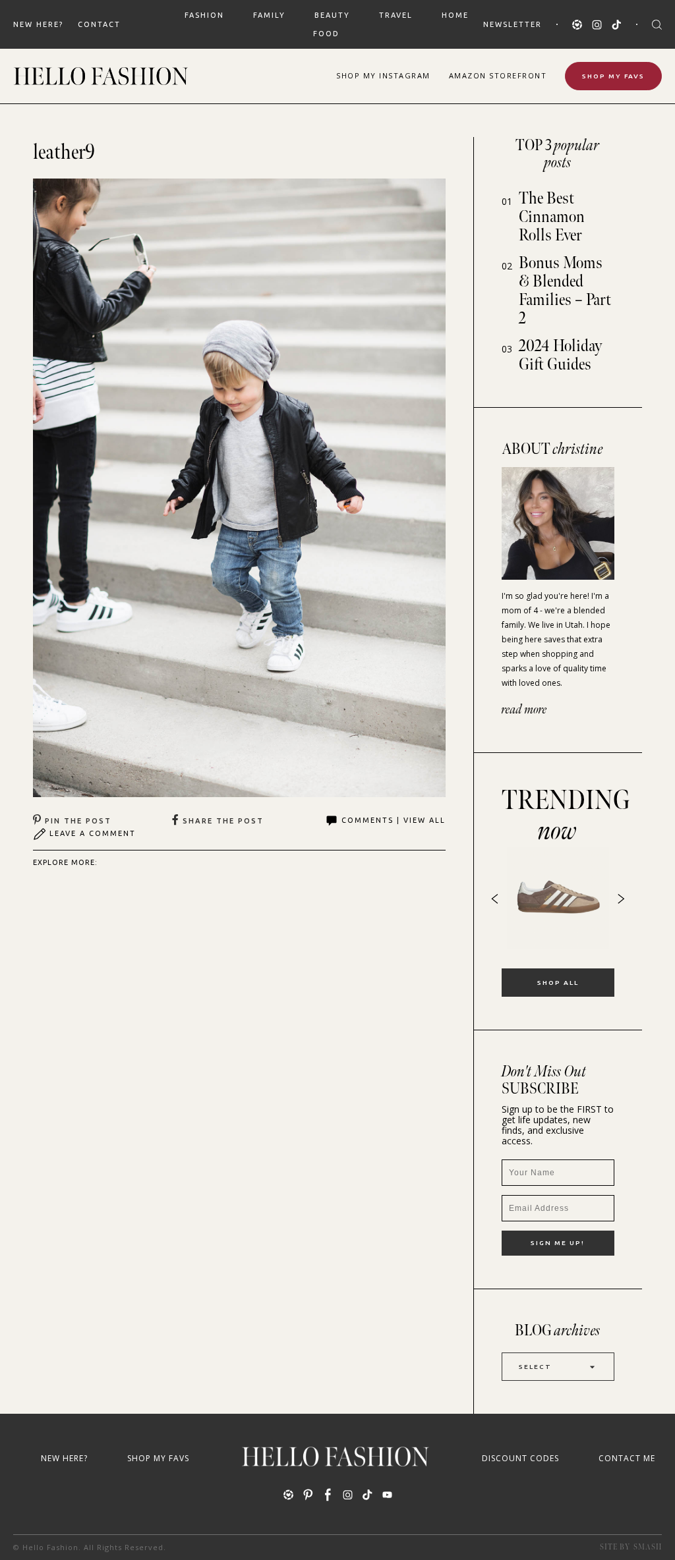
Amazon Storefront (498, 75)
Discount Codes (520, 1458)
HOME (455, 15)
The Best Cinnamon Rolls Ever (552, 217)
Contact (99, 24)
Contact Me (627, 1458)
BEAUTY (332, 15)
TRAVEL (396, 15)
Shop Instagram (383, 75)
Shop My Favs (613, 76)
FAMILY (269, 15)
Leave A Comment (92, 833)
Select (535, 1366)
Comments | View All (393, 820)
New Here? (38, 24)
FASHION (204, 15)
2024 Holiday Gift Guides (560, 355)
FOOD (326, 34)
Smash (647, 1547)
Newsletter (512, 24)
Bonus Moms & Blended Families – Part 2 (565, 291)
